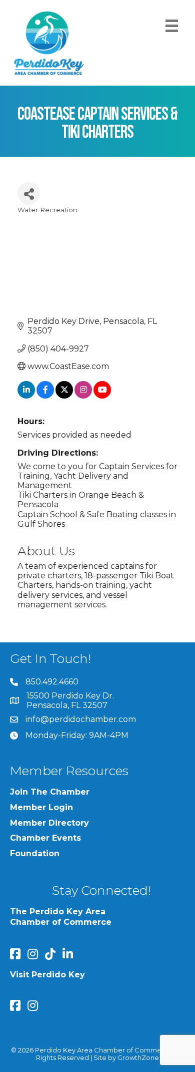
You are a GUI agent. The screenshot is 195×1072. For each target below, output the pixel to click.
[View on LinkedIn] (26, 396)
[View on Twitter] (64, 396)
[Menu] (171, 26)
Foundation (35, 853)
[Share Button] (29, 193)
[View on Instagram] (83, 396)
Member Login (41, 807)
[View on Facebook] (45, 396)
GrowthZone (138, 1057)
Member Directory (49, 823)
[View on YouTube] (102, 396)
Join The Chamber (50, 792)
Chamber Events (45, 838)
